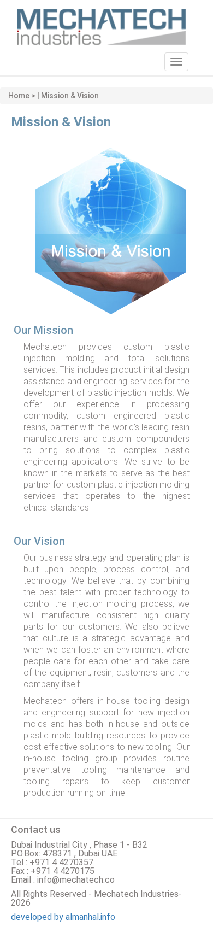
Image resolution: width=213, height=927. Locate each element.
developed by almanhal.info (63, 917)
